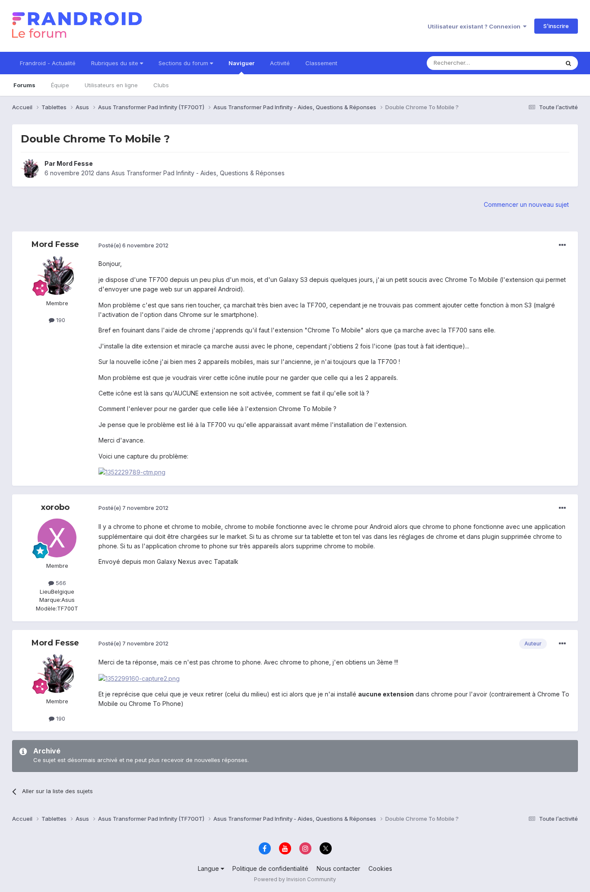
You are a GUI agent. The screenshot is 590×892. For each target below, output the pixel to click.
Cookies (380, 868)
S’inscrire (556, 25)
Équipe (60, 85)
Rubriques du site (115, 63)
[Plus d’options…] (562, 245)
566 (60, 582)
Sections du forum (184, 63)
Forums (24, 85)
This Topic (533, 63)
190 (59, 319)
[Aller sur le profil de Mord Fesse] (30, 168)
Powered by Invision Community (295, 879)
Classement (321, 63)
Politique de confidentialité (270, 868)
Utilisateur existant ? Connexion (475, 26)
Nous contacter (338, 868)
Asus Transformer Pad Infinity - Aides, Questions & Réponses (198, 173)
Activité (280, 63)
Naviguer (241, 63)
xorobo (55, 507)
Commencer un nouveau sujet (526, 204)
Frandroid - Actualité (48, 63)
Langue (209, 868)
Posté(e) (133, 245)
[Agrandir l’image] (131, 471)
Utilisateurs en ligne (111, 85)
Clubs (161, 85)
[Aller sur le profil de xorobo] (57, 538)
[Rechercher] (568, 63)
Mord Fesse (75, 163)
